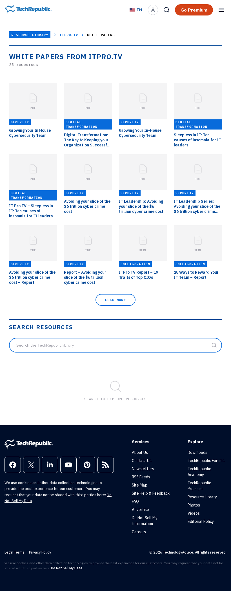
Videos (194, 513)
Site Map (139, 485)
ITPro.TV (68, 35)
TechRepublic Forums (206, 460)
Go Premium (194, 10)
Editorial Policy (201, 521)
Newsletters (143, 468)
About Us (140, 452)
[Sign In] (153, 10)
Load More (115, 300)
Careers (139, 531)
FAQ (135, 501)
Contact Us (142, 460)
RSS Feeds (141, 477)
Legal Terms (15, 552)
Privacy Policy (40, 552)
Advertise (140, 509)
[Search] (166, 10)
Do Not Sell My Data (66, 568)
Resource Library (29, 35)
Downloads (197, 452)
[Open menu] (221, 10)
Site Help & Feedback (151, 493)
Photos (194, 505)
